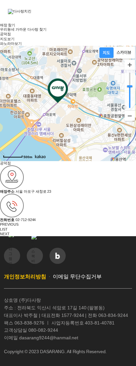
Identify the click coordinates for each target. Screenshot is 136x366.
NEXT (5, 234)
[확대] (129, 65)
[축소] (129, 115)
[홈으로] (31, 11)
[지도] (106, 52)
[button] (124, 11)
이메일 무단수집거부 (77, 276)
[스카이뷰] (124, 52)
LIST (4, 229)
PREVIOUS (9, 224)
